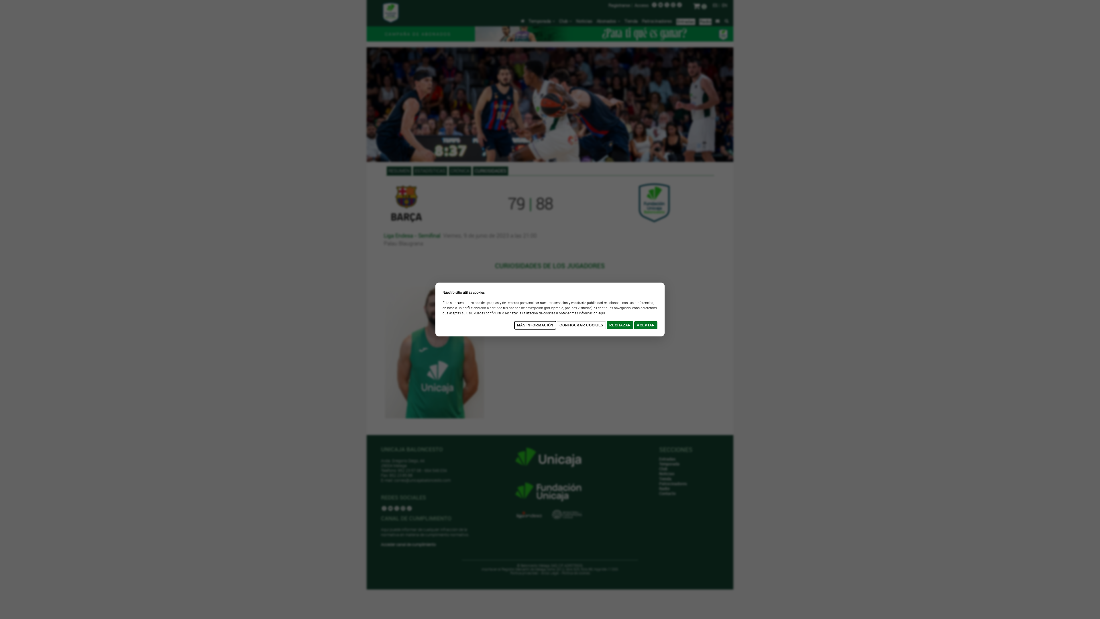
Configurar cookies (581, 325)
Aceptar (646, 325)
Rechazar (620, 325)
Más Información (535, 325)
